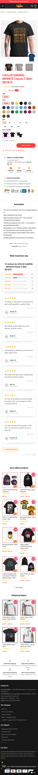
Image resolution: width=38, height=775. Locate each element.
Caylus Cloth (11, 12)
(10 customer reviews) (17, 86)
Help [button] (34, 772)
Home (3, 12)
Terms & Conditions (7, 712)
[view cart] (35, 6)
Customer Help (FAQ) (7, 740)
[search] (32, 6)
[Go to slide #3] (29, 67)
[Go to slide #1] (9, 67)
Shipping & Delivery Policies (9, 729)
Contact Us (4, 737)
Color (4, 100)
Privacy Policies (6, 714)
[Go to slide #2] (19, 67)
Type (3, 93)
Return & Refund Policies (8, 734)
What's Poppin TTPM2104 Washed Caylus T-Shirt (26, 546)
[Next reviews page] (34, 454)
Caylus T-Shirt (22, 12)
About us (4, 709)
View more (19, 587)
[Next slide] (34, 38)
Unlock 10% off (4, 766)
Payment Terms (6, 732)
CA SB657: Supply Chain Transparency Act (14, 720)
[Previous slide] (4, 38)
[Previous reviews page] (24, 454)
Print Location (6, 130)
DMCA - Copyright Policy (8, 717)
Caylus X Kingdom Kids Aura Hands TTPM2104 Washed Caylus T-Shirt (9, 576)
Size (3, 119)
